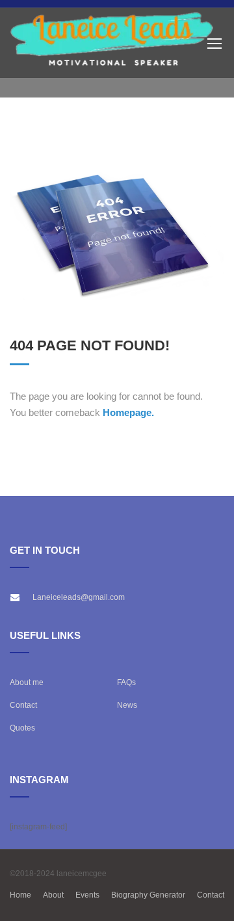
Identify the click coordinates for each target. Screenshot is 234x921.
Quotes (22, 728)
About (53, 895)
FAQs (126, 682)
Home (20, 895)
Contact (23, 705)
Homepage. (128, 412)
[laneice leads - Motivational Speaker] (112, 43)
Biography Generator (148, 895)
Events (87, 895)
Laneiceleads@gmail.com (78, 597)
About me (27, 682)
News (127, 705)
